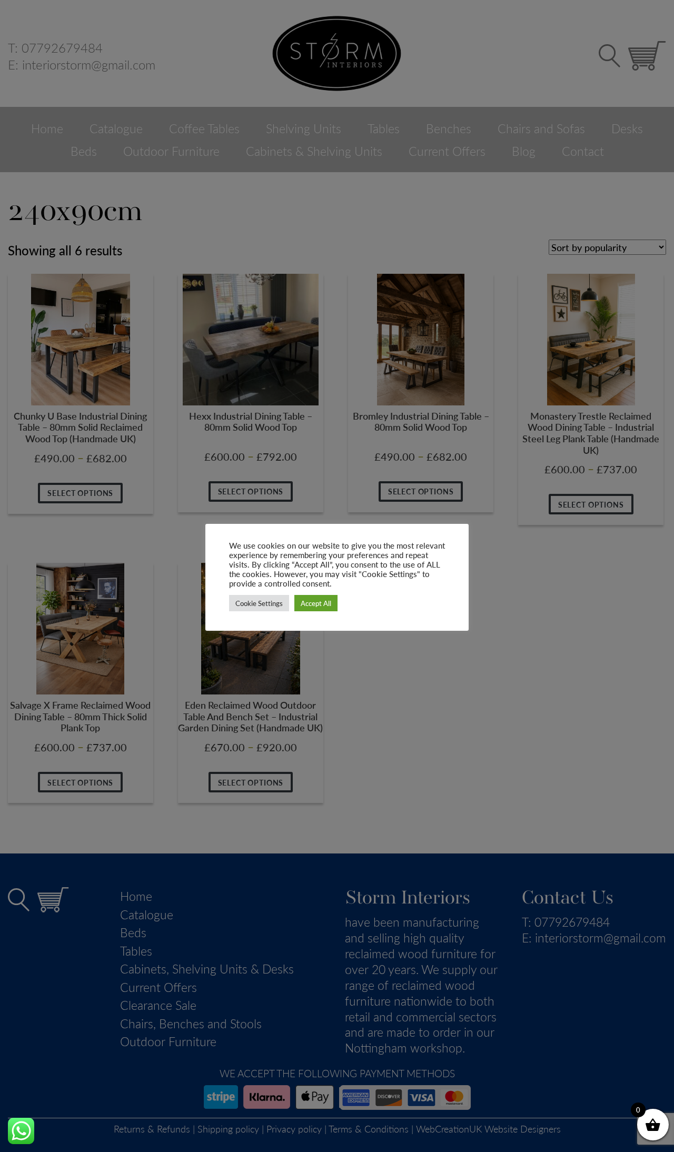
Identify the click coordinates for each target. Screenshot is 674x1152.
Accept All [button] (316, 603)
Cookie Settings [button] (259, 603)
